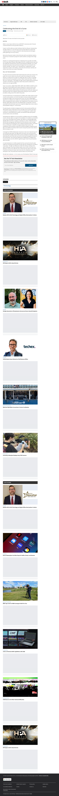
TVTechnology (10, 30)
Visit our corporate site (43, 775)
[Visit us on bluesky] (49, 1)
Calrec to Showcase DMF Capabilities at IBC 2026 (46, 136)
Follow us (29, 35)
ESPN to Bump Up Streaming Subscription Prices (47, 150)
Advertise (44, 786)
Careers (17, 786)
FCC (26, 21)
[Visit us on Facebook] (42, 1)
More (42, 4)
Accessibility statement (7, 786)
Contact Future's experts (21, 784)
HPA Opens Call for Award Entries (47, 145)
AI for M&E (43, 21)
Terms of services (18, 168)
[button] (55, 1)
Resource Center (29, 4)
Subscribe (37, 4)
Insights (11, 4)
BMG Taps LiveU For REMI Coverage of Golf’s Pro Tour (47, 132)
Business (4, 25)
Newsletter (35, 35)
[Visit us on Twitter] (44, 1)
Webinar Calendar (33, 21)
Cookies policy (45, 784)
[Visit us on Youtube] (47, 1)
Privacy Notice (6, 169)
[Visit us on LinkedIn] (45, 1)
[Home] (3, 4)
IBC (21, 21)
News (7, 4)
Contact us (32, 786)
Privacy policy (32, 784)
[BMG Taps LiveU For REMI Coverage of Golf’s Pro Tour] (47, 129)
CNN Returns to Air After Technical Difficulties (46, 141)
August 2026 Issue (13, 21)
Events (22, 4)
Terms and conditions (7, 784)
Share (6, 35)
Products (17, 4)
